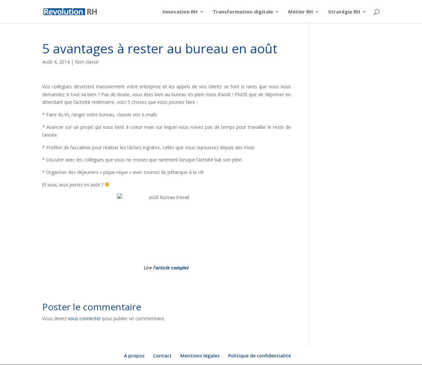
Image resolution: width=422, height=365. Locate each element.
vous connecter (84, 318)
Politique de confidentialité (259, 355)
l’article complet (170, 268)
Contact (162, 355)
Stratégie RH (344, 12)
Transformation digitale (243, 12)
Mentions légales (200, 355)
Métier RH (300, 12)
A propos (134, 355)
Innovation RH (180, 12)
